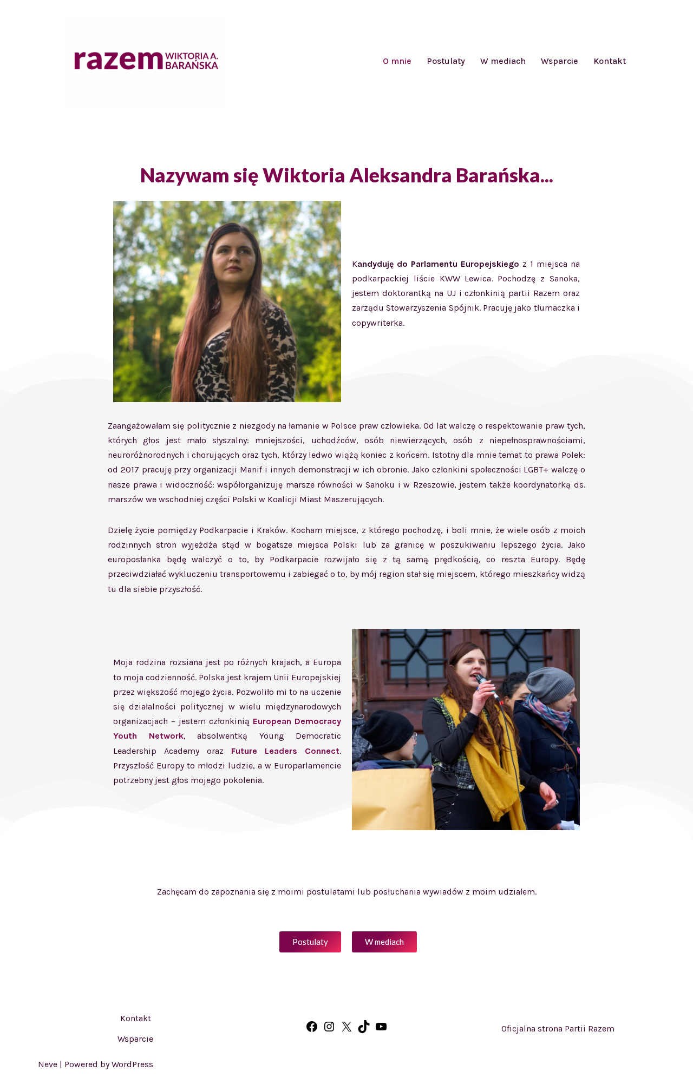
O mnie (397, 61)
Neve (47, 1064)
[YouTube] (381, 1030)
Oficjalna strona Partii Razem (557, 1028)
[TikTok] (363, 1030)
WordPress (132, 1064)
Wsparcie (559, 61)
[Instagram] (329, 1030)
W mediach (503, 61)
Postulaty (446, 61)
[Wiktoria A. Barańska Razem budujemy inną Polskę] (146, 61)
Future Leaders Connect (285, 751)
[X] (346, 1030)
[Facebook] (311, 1030)
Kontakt (609, 61)
